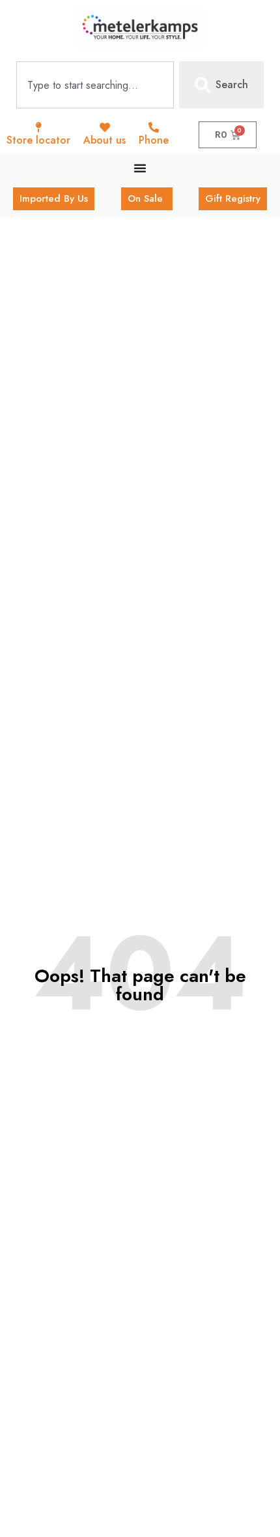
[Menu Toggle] (140, 167)
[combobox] (95, 84)
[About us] (105, 127)
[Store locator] (38, 127)
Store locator (38, 140)
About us (104, 140)
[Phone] (153, 127)
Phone (154, 140)
